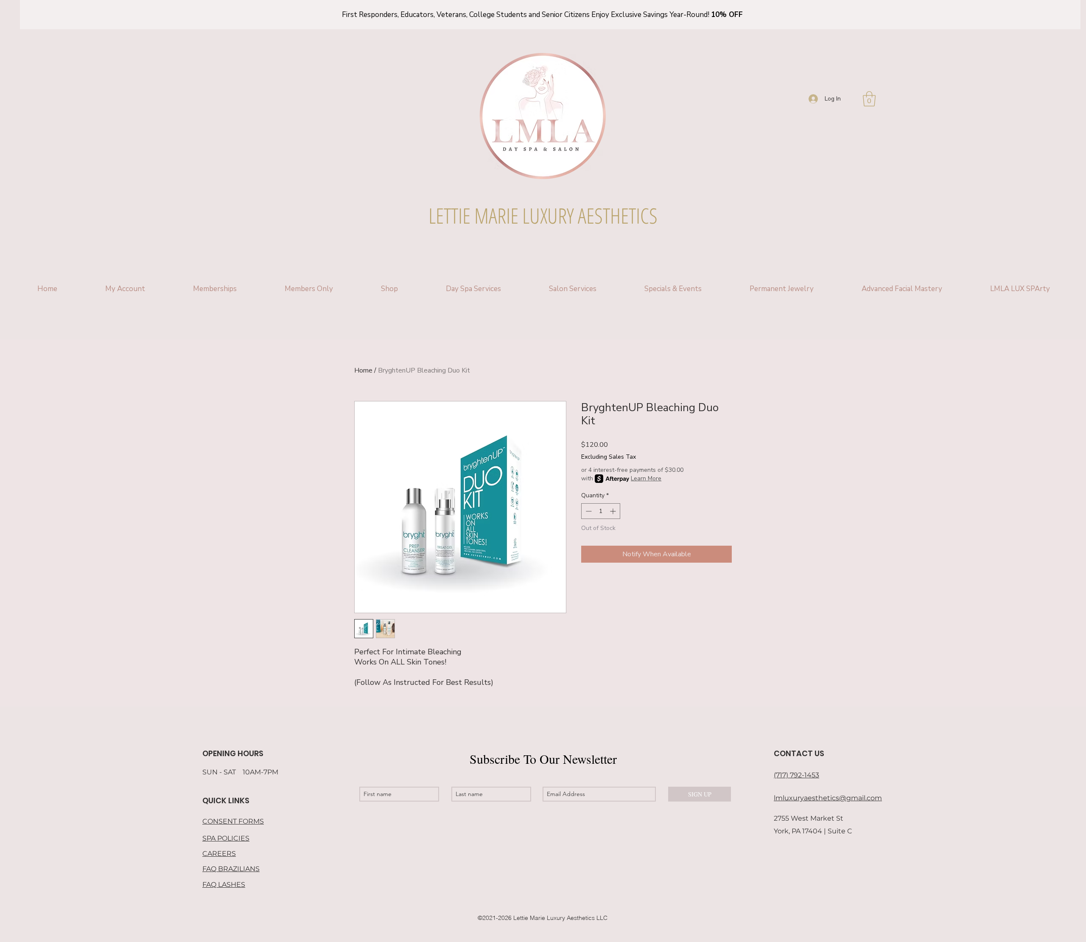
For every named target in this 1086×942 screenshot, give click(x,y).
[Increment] (613, 511)
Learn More (646, 478)
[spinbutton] (600, 511)
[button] (869, 99)
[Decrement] (587, 511)
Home (363, 370)
